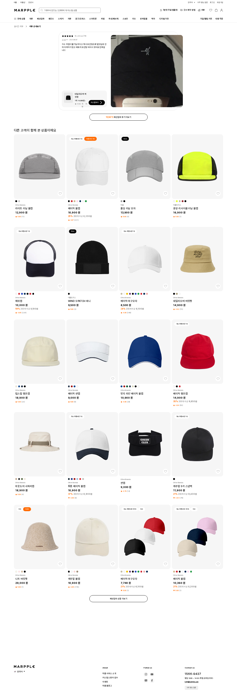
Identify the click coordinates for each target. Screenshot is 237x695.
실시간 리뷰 (18, 26)
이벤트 (105, 682)
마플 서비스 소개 (109, 673)
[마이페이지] (221, 10)
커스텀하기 (95, 102)
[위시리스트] (210, 10)
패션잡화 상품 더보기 (118, 599)
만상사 (30, 2)
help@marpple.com (191, 682)
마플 (15, 2)
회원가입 (220, 2)
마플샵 (22, 2)
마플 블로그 (107, 686)
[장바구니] (216, 10)
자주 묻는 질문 (191, 688)
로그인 (212, 2)
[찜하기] (60, 193)
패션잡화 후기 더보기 (118, 117)
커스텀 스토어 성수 (110, 677)
